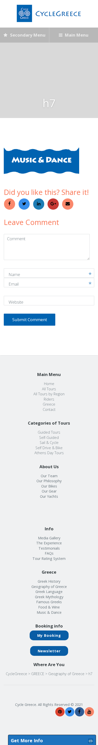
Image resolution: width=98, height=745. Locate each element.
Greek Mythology (49, 596)
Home (49, 383)
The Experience (49, 543)
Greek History (49, 581)
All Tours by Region (49, 394)
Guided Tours (49, 432)
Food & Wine (49, 607)
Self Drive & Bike (49, 447)
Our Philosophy (49, 480)
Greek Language (49, 591)
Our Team (49, 475)
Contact (49, 409)
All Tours (49, 389)
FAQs (49, 553)
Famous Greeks (49, 601)
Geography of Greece (49, 586)
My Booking (49, 635)
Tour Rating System (49, 558)
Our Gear (49, 491)
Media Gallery (49, 538)
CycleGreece (16, 673)
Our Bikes (49, 486)
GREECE (37, 673)
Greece (49, 404)
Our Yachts (49, 496)
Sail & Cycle (49, 442)
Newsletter (49, 651)
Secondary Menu (27, 35)
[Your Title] (60, 711)
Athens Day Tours (49, 452)
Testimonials (49, 548)
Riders (49, 399)
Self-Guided (49, 437)
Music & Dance (49, 612)
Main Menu (76, 35)
